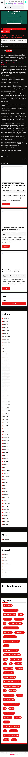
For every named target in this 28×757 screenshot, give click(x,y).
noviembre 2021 (6, 470)
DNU (11, 663)
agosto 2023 (6, 413)
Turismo (5, 575)
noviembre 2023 (6, 404)
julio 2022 (5, 452)
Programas (5, 569)
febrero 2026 (6, 330)
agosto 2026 (6, 318)
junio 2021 (5, 485)
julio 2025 (5, 348)
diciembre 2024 (6, 369)
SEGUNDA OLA (7, 717)
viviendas (14, 739)
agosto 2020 (6, 515)
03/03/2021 (6, 190)
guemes (12, 40)
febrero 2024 (6, 395)
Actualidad (5, 29)
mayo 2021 (5, 488)
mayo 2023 (5, 422)
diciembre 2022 (6, 437)
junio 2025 (5, 351)
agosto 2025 (6, 345)
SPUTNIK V (6, 722)
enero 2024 (5, 398)
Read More (7, 204)
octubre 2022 (6, 443)
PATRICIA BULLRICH (9, 699)
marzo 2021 (5, 494)
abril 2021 (5, 491)
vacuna (5, 730)
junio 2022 (5, 455)
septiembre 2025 (6, 342)
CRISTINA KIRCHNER (15, 659)
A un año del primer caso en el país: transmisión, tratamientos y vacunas (13, 185)
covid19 (5, 659)
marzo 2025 (5, 360)
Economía (5, 563)
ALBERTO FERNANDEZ (10, 614)
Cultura (4, 557)
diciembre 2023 (6, 401)
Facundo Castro (19, 668)
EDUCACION (18, 663)
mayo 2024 (5, 386)
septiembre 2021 (6, 476)
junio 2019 (5, 524)
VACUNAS (6, 739)
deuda (5, 663)
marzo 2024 (5, 392)
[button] (2, 2)
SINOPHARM (18, 717)
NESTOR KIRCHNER (9, 695)
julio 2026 (5, 321)
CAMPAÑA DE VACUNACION (11, 628)
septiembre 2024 (6, 375)
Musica (4, 566)
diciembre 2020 (6, 503)
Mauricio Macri (12, 690)
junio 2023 (5, 419)
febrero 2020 (6, 521)
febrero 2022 (6, 467)
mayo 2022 (5, 458)
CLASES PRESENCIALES (10, 636)
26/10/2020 (6, 275)
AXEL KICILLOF (19, 619)
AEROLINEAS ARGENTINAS (11, 610)
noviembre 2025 (6, 336)
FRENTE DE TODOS (9, 672)
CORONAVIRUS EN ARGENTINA (12, 654)
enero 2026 (5, 333)
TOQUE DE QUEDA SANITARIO (11, 726)
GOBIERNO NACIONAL (9, 677)
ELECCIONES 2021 (8, 668)
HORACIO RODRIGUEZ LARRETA (12, 681)
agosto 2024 (6, 377)
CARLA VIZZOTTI (19, 632)
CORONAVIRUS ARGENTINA (11, 650)
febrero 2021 (6, 497)
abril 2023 (5, 425)
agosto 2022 (6, 449)
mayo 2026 (5, 324)
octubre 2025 (6, 339)
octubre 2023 (6, 407)
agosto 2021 (6, 479)
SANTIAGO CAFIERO (9, 713)
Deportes (5, 560)
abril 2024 (5, 389)
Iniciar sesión (6, 539)
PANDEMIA (20, 695)
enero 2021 (5, 500)
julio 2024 (5, 380)
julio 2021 (5, 482)
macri (5, 690)
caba (5, 623)
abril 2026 (5, 327)
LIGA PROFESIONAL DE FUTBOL (12, 686)
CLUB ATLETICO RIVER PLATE (11, 641)
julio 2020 (5, 518)
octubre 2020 (6, 509)
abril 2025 (5, 357)
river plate (11, 708)
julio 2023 (5, 416)
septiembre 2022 (6, 446)
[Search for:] (14, 300)
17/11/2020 (6, 232)
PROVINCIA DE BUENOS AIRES (11, 704)
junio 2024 (5, 383)
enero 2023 (5, 434)
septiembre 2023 (6, 410)
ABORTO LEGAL (8, 605)
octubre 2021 (6, 473)
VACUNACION (13, 730)
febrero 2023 (6, 431)
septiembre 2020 (6, 512)
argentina (21, 614)
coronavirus (6, 645)
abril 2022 (5, 461)
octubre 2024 (6, 372)
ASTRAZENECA (8, 619)
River (5, 708)
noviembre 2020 (6, 506)
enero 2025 (5, 366)
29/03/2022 (5, 40)
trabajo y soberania (7, 572)
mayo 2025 (5, 354)
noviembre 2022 (6, 440)
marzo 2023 (5, 428)
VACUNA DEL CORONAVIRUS (11, 735)
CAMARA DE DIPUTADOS (15, 623)
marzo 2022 (5, 464)
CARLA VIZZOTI (8, 632)
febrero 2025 (6, 363)
